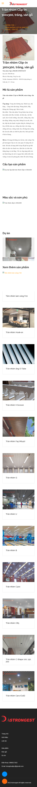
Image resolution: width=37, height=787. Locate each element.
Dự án (4, 755)
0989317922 (13, 762)
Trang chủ (9, 25)
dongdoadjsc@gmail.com (15, 766)
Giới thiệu (5, 737)
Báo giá (4, 752)
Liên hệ (4, 741)
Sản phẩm (5, 748)
